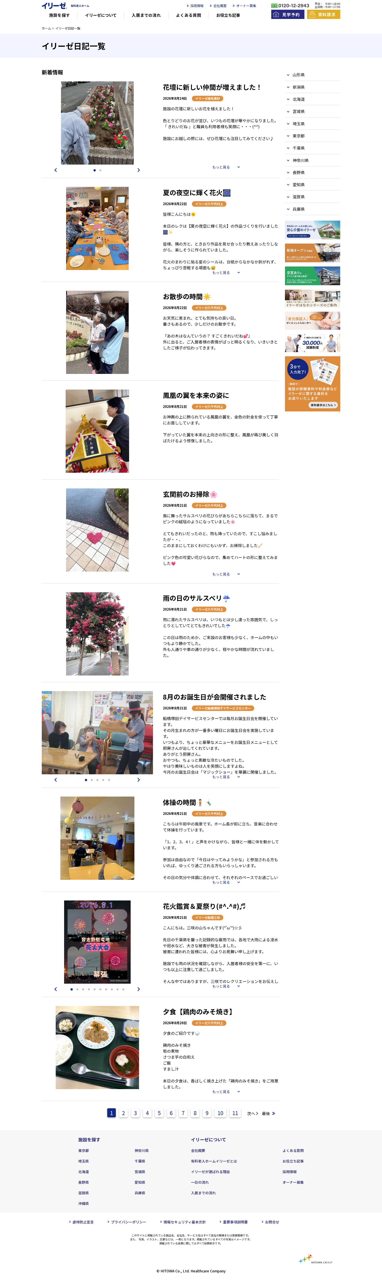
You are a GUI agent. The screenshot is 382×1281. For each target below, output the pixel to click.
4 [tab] (103, 780)
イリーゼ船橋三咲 (207, 917)
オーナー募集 (246, 5)
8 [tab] (112, 989)
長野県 (83, 1182)
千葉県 (140, 1161)
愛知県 (140, 1182)
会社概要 (220, 5)
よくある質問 (188, 15)
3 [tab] (97, 780)
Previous (55, 170)
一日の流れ (200, 1182)
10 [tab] (123, 989)
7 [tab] (106, 989)
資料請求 (327, 14)
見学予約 (291, 14)
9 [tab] (117, 989)
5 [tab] (109, 780)
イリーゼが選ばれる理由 (210, 1171)
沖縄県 (83, 1203)
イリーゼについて (101, 15)
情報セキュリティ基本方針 (185, 1222)
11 (235, 1113)
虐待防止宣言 (83, 1222)
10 (220, 1113)
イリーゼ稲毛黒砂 (207, 98)
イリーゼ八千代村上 (209, 204)
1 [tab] (94, 170)
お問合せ (272, 1222)
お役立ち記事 (228, 15)
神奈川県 (142, 1150)
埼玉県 (83, 1161)
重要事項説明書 (235, 1222)
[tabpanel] (97, 123)
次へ (251, 1113)
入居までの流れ (146, 15)
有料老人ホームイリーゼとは (214, 1161)
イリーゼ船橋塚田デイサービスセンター (223, 708)
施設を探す (59, 15)
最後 (266, 1113)
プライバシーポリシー (128, 1222)
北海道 (83, 1171)
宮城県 (140, 1171)
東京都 (83, 1150)
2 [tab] (100, 170)
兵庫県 (140, 1192)
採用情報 (197, 5)
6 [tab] (100, 989)
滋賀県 (83, 1192)
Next (140, 170)
